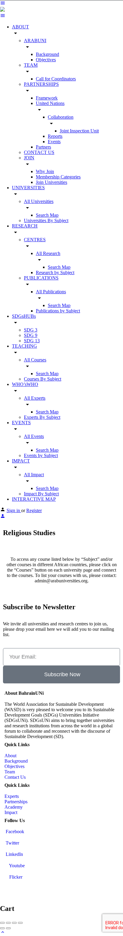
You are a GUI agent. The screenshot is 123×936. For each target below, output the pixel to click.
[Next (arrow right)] (8, 928)
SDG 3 (30, 329)
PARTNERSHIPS (41, 84)
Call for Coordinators (56, 78)
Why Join (45, 171)
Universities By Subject (46, 220)
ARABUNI (35, 40)
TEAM (31, 65)
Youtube (16, 865)
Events (54, 141)
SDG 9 (30, 335)
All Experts (34, 398)
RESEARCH (25, 225)
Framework (47, 97)
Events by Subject (41, 455)
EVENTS (21, 422)
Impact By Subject (41, 493)
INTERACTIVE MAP (34, 499)
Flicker (15, 876)
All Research (48, 253)
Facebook (14, 831)
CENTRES (35, 239)
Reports (55, 136)
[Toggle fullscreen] (14, 923)
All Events (34, 436)
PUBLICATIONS (41, 277)
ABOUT (20, 26)
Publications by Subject (58, 310)
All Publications (51, 291)
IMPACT (21, 460)
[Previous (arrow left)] (2, 928)
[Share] (8, 923)
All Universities (38, 201)
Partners (43, 146)
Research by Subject (55, 272)
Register (34, 510)
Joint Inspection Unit (79, 130)
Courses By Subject (42, 378)
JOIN (29, 157)
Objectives (46, 59)
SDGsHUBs (24, 316)
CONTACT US (39, 152)
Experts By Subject (42, 417)
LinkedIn (13, 854)
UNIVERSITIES (28, 187)
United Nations (50, 103)
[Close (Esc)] (2, 923)
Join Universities (51, 182)
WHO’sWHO (25, 384)
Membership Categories (58, 176)
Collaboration (60, 117)
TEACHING (24, 346)
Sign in (14, 510)
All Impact (34, 474)
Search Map (47, 215)
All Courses (35, 359)
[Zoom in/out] (20, 923)
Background (47, 54)
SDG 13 (32, 340)
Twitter (11, 842)
